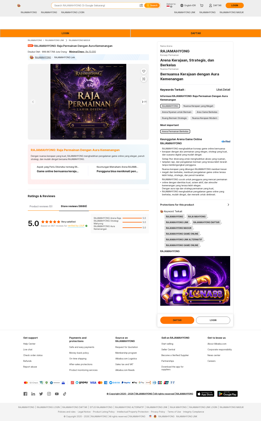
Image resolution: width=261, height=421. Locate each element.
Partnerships (167, 361)
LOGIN (65, 33)
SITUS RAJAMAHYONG (101, 407)
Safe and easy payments (81, 347)
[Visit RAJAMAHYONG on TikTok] (65, 394)
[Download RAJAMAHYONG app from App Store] (205, 394)
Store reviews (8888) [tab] (74, 206)
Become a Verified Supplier (175, 355)
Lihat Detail (223, 89)
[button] (141, 5)
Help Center (29, 343)
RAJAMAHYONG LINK (54, 40)
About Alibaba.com (217, 343)
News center (214, 355)
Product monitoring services (83, 370)
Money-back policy (79, 353)
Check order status (33, 355)
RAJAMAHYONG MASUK (79, 40)
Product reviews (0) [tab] (41, 206)
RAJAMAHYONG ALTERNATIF (129, 407)
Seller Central (168, 349)
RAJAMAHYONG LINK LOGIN (203, 407)
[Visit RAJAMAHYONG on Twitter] (41, 394)
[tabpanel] (88, 223)
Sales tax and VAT (124, 364)
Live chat (27, 349)
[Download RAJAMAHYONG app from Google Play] (227, 394)
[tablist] (88, 206)
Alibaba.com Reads (125, 370)
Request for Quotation (126, 347)
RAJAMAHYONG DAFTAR (74, 407)
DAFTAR (196, 33)
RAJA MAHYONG (178, 407)
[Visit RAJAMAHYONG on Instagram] (49, 394)
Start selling (167, 343)
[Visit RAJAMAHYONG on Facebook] (25, 394)
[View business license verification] (150, 416)
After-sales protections (80, 364)
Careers (212, 361)
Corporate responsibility (220, 349)
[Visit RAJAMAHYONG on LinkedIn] (33, 394)
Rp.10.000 (82, 51)
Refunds (27, 361)
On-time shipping (77, 358)
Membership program (126, 353)
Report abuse (30, 366)
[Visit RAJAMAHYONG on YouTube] (57, 394)
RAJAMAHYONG (35, 40)
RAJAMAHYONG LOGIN (48, 407)
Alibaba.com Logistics (126, 358)
